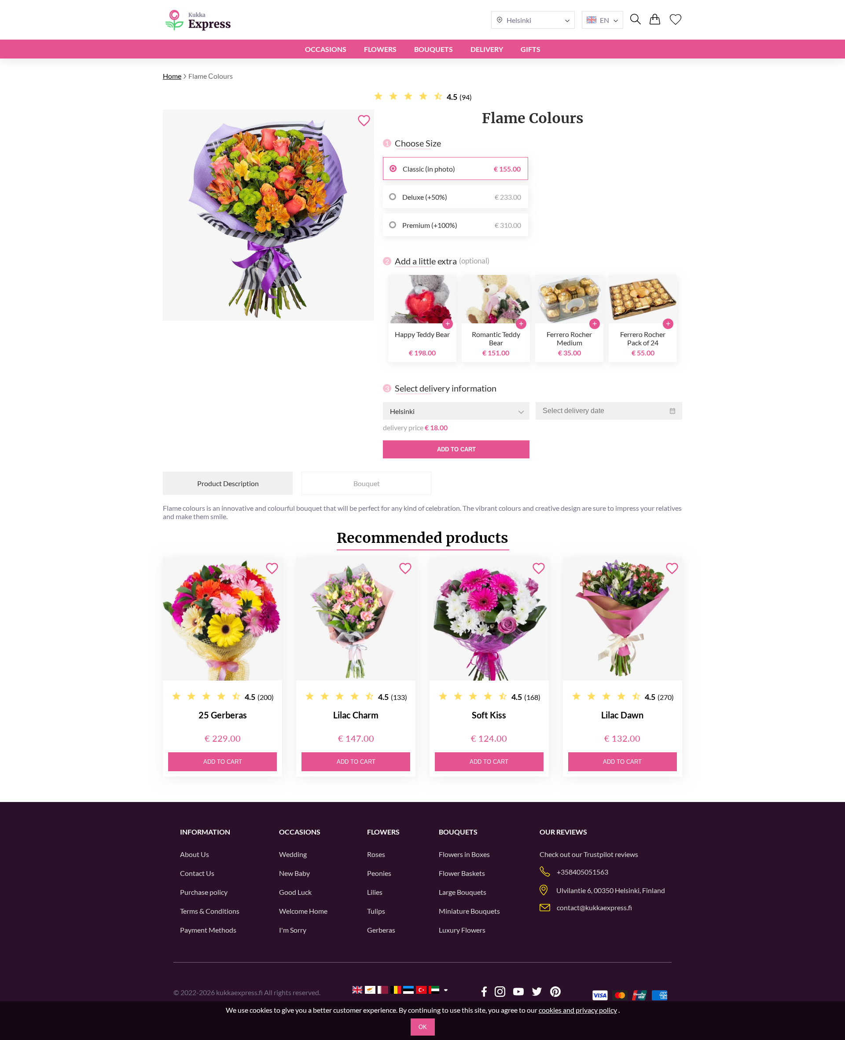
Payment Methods (208, 930)
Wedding (293, 854)
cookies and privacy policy (578, 1010)
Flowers (380, 49)
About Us (194, 854)
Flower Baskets (462, 873)
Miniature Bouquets (469, 911)
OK (423, 1027)
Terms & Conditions (209, 911)
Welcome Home (303, 911)
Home (172, 76)
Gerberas (381, 930)
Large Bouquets (462, 892)
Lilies (374, 892)
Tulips (376, 911)
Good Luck (295, 892)
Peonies (379, 873)
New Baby (294, 873)
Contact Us (197, 873)
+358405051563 (582, 872)
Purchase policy (204, 892)
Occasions (325, 49)
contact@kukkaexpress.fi (594, 907)
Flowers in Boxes (464, 854)
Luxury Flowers (462, 930)
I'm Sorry (292, 930)
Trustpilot (599, 854)
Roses (376, 854)
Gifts (530, 49)
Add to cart (456, 449)
